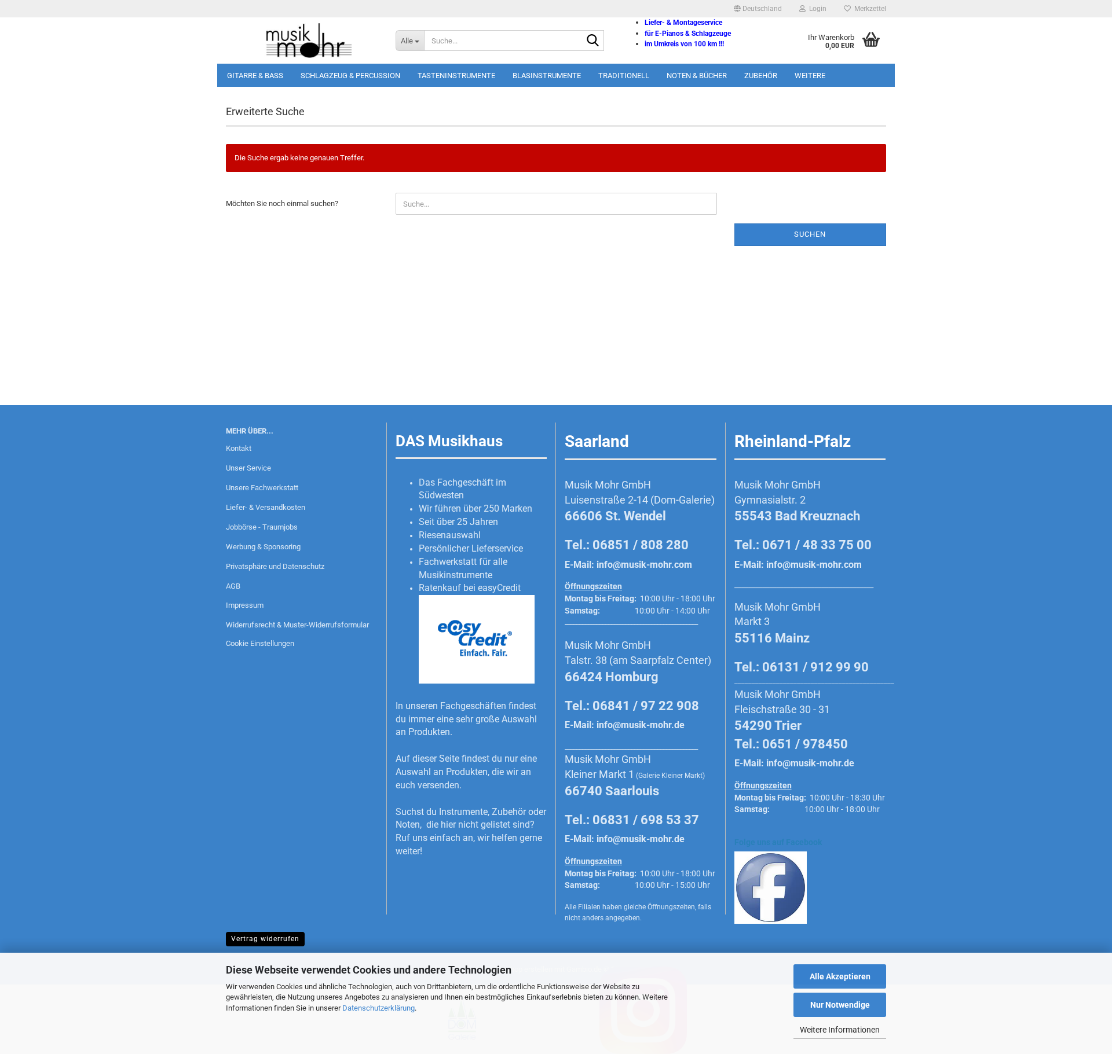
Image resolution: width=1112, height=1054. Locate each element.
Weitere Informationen (840, 1029)
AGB (233, 586)
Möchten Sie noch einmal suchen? (282, 203)
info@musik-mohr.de (641, 724)
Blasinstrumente (547, 75)
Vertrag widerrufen (265, 939)
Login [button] (816, 9)
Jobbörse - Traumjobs (262, 527)
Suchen (810, 234)
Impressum (245, 605)
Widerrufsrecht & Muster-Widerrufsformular (297, 624)
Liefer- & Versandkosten (265, 507)
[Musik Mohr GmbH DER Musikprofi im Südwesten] (302, 40)
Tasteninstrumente (456, 75)
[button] (758, 8)
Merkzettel (868, 9)
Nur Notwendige (840, 1004)
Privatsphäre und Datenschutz (275, 566)
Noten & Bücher (697, 75)
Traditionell (623, 75)
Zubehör (760, 75)
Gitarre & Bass (255, 75)
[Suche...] (593, 41)
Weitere (810, 75)
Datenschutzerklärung (378, 1008)
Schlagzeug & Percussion (350, 75)
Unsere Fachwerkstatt (262, 487)
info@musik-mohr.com (644, 564)
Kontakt (238, 448)
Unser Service (248, 468)
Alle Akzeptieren (840, 976)
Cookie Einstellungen (260, 643)
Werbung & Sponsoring (263, 546)
